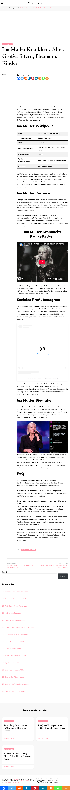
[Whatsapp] (43, 78)
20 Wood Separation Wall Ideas (14, 620)
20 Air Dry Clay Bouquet (11, 613)
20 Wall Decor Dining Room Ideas (15, 606)
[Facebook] (18, 78)
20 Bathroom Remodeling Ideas (14, 656)
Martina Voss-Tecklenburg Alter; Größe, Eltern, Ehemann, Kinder (17, 756)
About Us (50, 780)
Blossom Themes (24, 781)
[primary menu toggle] (2, 3)
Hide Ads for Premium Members (47, 783)
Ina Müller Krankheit (28, 549)
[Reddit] (25, 78)
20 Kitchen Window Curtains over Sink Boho (18, 627)
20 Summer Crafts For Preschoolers (15, 684)
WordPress (7, 782)
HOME (37, 779)
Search (4, 572)
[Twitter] (22, 78)
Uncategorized (7, 44)
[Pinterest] (32, 78)
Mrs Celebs (35, 3)
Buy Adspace (41, 781)
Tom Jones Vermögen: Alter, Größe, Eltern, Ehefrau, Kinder (51, 726)
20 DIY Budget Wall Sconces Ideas (15, 634)
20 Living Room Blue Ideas (12, 649)
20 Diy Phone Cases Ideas (11, 663)
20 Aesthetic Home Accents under (15, 592)
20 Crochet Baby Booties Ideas (13, 691)
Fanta (4, 74)
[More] (47, 78)
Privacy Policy (15, 782)
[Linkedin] (29, 78)
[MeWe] (36, 78)
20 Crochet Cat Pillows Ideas (13, 677)
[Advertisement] (35, 30)
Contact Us (41, 780)
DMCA (57, 780)
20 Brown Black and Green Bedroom (16, 599)
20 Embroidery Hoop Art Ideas (13, 670)
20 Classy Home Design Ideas (13, 641)
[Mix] (39, 78)
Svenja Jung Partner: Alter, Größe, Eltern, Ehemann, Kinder (15, 728)
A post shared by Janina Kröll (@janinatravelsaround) (42, 378)
